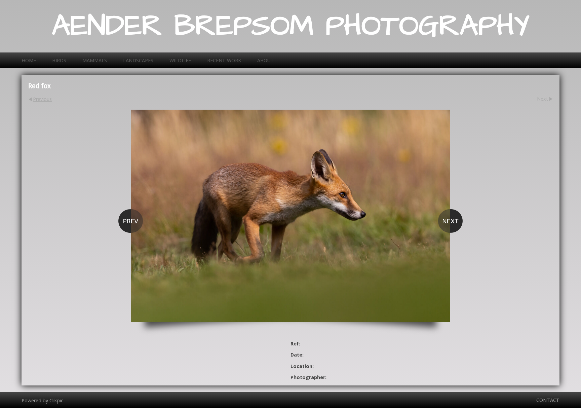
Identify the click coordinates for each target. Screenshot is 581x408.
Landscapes (138, 60)
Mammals (94, 60)
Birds (59, 60)
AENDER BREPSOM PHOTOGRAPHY (291, 26)
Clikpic (56, 400)
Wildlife (180, 60)
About (265, 60)
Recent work (224, 60)
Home (29, 60)
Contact (547, 400)
